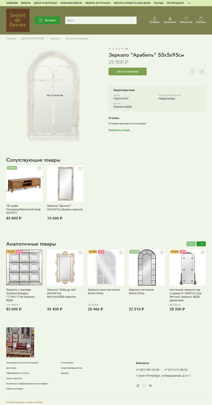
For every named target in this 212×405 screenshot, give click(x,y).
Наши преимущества (71, 368)
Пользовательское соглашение (22, 362)
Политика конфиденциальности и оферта (27, 383)
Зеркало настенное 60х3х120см (141, 291)
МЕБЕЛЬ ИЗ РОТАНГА (98, 3)
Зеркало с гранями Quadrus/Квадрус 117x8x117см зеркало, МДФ (20, 295)
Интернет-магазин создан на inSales (24, 402)
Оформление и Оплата (17, 373)
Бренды (65, 373)
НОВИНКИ (12, 3)
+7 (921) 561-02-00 (147, 369)
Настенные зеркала (77, 38)
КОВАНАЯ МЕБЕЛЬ (71, 3)
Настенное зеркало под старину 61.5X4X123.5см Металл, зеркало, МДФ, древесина (185, 295)
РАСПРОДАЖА (175, 3)
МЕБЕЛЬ (26, 3)
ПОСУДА (159, 3)
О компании (67, 362)
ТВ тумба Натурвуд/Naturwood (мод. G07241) (23, 209)
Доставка (11, 368)
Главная (11, 38)
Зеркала (55, 38)
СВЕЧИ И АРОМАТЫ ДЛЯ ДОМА (132, 3)
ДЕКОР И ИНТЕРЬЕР (45, 3)
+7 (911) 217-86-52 (175, 369)
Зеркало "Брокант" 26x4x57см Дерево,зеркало (65, 207)
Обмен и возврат (14, 388)
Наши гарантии (14, 378)
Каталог (50, 20)
